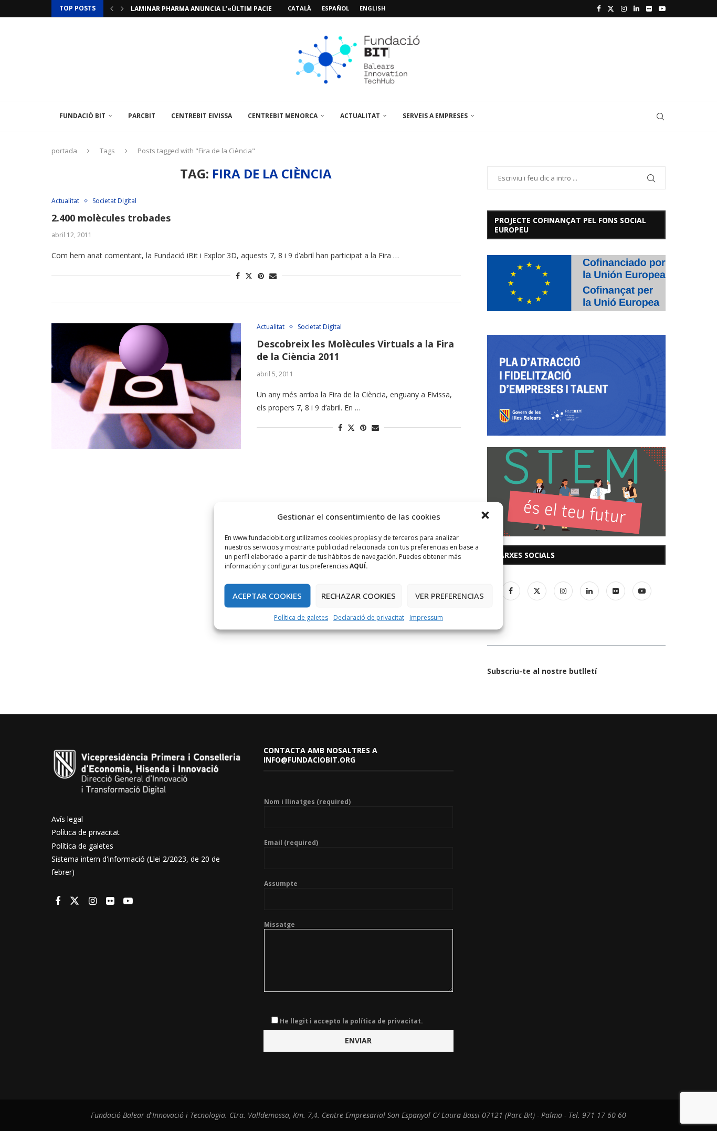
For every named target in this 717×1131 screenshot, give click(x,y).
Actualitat (360, 115)
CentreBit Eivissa (201, 115)
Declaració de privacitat (368, 616)
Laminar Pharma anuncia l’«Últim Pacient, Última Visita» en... (241, 8)
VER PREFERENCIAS (449, 595)
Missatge (279, 925)
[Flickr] (649, 8)
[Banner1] (576, 283)
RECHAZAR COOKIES (358, 595)
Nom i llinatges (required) (307, 802)
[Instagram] (624, 8)
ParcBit (141, 115)
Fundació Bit (82, 115)
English (373, 8)
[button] (486, 516)
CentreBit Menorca (283, 115)
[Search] (660, 116)
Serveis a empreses (435, 115)
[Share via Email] (273, 276)
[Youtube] (662, 8)
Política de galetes (301, 616)
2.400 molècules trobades (111, 218)
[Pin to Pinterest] (261, 276)
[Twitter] (610, 8)
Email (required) (291, 843)
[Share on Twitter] (248, 276)
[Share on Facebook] (238, 276)
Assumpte (281, 884)
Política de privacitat (85, 832)
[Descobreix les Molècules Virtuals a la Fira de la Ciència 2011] (146, 386)
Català (299, 8)
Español (335, 8)
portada (64, 150)
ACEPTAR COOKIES (267, 595)
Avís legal (67, 819)
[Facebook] (598, 8)
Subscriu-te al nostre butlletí (542, 671)
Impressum (426, 616)
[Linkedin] (636, 8)
